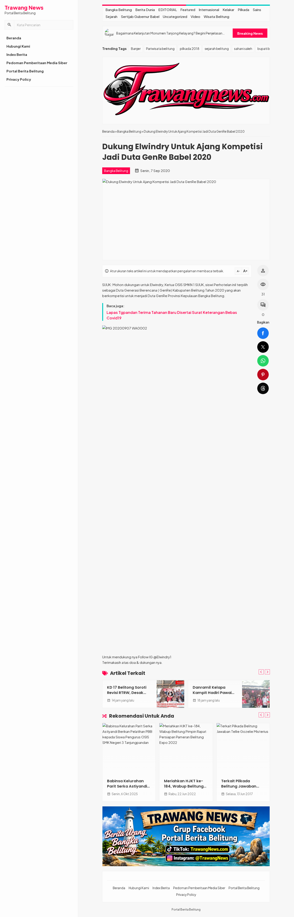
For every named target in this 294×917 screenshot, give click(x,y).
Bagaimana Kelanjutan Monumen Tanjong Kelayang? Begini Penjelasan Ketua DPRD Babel (169, 33)
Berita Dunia (145, 9)
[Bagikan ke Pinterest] (263, 374)
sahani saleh (243, 48)
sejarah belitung (217, 48)
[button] (9, 24)
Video (195, 16)
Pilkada (243, 9)
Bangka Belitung (118, 9)
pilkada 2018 (189, 48)
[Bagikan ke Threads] (263, 388)
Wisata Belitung (216, 16)
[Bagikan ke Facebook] (263, 333)
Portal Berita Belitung (25, 71)
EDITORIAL (167, 9)
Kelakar (228, 9)
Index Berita (16, 54)
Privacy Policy (18, 79)
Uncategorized (175, 16)
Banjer (136, 48)
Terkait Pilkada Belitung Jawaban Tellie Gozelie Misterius (243, 786)
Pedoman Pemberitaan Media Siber (36, 62)
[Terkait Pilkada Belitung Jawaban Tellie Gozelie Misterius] (243, 748)
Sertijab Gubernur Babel (140, 16)
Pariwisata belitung (160, 48)
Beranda (13, 38)
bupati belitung (268, 48)
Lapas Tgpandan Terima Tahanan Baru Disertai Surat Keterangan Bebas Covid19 (172, 315)
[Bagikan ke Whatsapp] (263, 361)
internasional (209, 9)
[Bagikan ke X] (263, 347)
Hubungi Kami (18, 46)
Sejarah (111, 16)
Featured (187, 9)
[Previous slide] (261, 671)
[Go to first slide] (267, 671)
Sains (257, 9)
